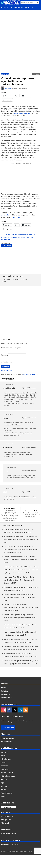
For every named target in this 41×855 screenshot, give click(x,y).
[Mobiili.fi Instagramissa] (3, 710)
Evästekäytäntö (6, 741)
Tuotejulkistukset (7, 793)
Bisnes (3, 789)
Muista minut (7, 362)
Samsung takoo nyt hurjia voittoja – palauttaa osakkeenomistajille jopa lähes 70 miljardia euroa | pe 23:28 (21, 617)
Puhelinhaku (5, 694)
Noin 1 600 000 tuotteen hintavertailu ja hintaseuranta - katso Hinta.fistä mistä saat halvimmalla (18, 237)
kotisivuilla (5, 215)
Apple (3, 783)
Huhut (3, 796)
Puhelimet (4, 691)
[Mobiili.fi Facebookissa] (9, 710)
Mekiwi (3, 245)
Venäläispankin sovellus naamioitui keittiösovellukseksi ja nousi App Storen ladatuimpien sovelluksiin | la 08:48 (21, 607)
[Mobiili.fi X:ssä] (14, 710)
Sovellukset (5, 769)
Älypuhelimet (5, 759)
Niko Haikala (8, 88)
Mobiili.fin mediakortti (8, 834)
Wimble (9, 245)
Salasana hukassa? (8, 370)
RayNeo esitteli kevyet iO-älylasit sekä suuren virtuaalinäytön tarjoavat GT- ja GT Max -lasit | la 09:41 (19, 597)
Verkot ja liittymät (7, 772)
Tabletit (3, 762)
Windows (4, 786)
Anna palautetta (6, 820)
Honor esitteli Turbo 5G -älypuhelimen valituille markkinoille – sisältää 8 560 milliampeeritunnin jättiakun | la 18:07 (19, 580)
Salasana (4, 355)
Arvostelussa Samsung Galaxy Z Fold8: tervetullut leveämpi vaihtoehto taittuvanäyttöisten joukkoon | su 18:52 (21, 539)
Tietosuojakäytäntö (8, 738)
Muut (7, 74)
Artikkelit (28, 7)
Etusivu (3, 687)
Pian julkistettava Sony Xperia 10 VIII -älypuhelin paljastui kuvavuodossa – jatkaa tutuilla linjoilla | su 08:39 (20, 559)
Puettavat (4, 766)
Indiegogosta (15, 217)
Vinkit (3, 756)
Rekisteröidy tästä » (30, 375)
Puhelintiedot (6, 7)
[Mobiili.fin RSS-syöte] (25, 710)
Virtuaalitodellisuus (8, 776)
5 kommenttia (36, 74)
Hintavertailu (18, 7)
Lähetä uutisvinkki (7, 816)
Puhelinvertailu (6, 698)
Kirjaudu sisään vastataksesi (29, 388)
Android (3, 74)
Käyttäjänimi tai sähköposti (11, 348)
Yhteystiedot (5, 823)
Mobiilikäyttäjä (9, 388)
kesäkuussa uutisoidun (22, 113)
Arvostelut (4, 752)
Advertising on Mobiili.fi (9, 844)
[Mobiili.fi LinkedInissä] (20, 710)
